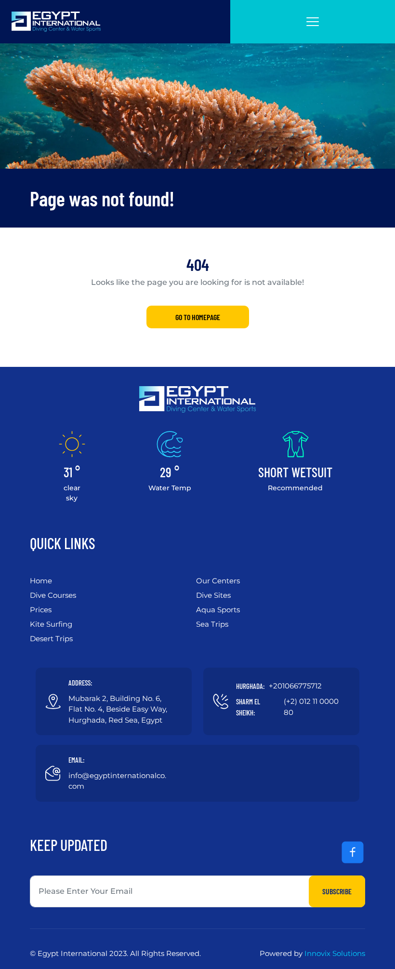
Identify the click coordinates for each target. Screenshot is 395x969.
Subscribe (337, 891)
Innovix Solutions (334, 953)
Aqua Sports (218, 609)
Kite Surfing (51, 624)
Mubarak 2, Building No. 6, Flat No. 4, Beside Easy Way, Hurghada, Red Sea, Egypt (117, 709)
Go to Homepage (197, 317)
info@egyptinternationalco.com (117, 781)
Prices (41, 609)
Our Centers (218, 580)
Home (41, 580)
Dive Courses (53, 595)
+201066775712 (295, 685)
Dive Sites (213, 595)
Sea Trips (212, 624)
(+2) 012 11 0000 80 (311, 707)
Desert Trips (51, 638)
